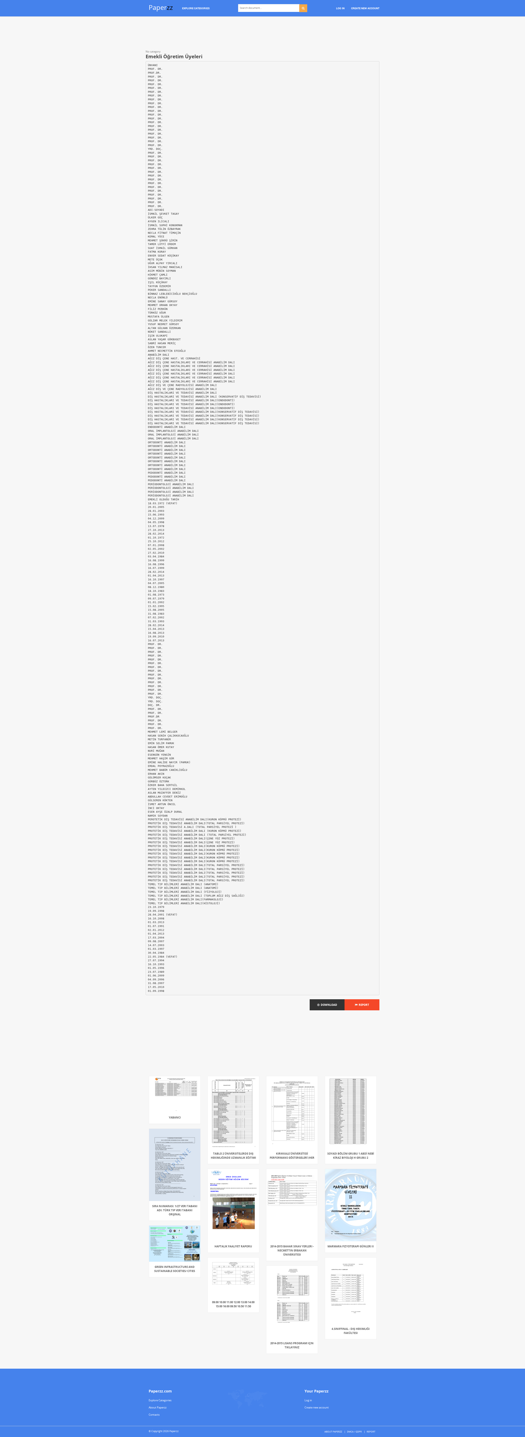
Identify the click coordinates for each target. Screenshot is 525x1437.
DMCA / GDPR (354, 1431)
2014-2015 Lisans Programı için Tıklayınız (292, 1345)
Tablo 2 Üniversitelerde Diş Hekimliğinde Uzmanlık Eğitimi (233, 1156)
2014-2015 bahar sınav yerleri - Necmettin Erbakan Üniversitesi (292, 1250)
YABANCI (175, 1117)
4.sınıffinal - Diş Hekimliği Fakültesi (351, 1331)
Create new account (317, 1407)
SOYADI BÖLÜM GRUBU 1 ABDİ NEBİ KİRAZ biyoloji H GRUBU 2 (350, 1156)
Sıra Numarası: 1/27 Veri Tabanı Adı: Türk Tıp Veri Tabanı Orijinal (174, 1210)
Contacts (154, 1414)
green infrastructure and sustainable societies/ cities (174, 1269)
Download (328, 1005)
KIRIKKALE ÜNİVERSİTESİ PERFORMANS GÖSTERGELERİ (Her (292, 1156)
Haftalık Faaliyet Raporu (233, 1246)
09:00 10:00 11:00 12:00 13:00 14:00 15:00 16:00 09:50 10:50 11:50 (233, 1304)
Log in (308, 1400)
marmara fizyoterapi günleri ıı (351, 1246)
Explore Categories (160, 1400)
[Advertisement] (262, 34)
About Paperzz (158, 1407)
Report (363, 1005)
